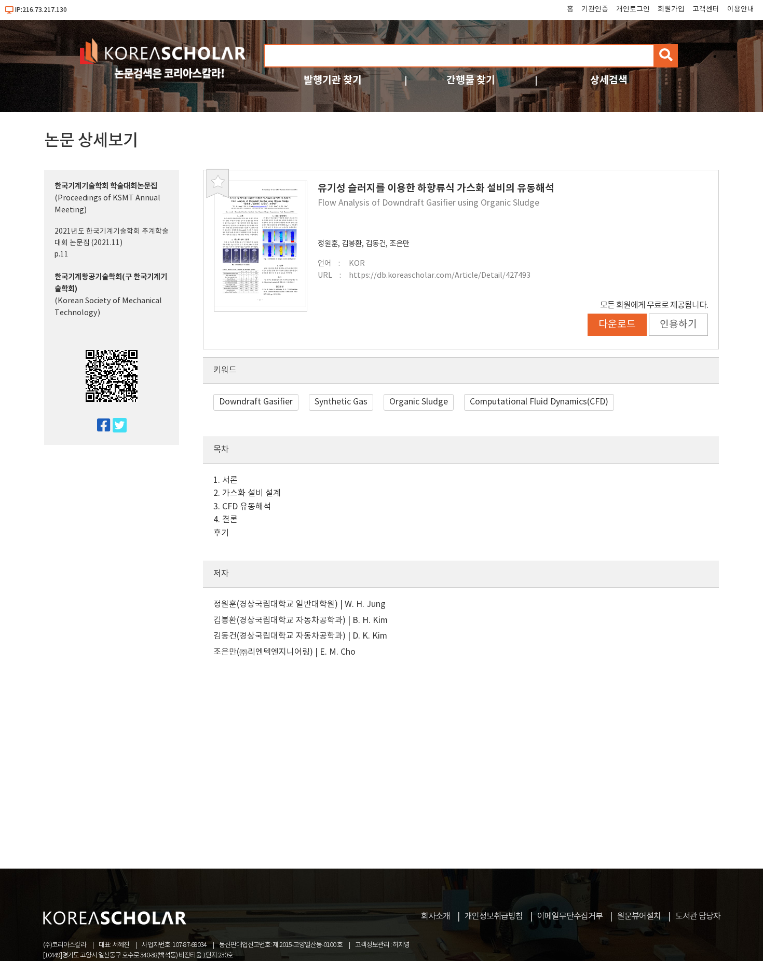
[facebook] (99, 426)
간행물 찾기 (470, 80)
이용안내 (740, 9)
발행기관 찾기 (333, 80)
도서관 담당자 (697, 916)
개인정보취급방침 (494, 916)
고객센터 (705, 9)
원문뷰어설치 (639, 916)
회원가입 (671, 9)
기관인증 (594, 9)
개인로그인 (633, 9)
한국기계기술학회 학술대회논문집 (106, 186)
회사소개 (435, 916)
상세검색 (609, 80)
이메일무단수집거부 (570, 916)
